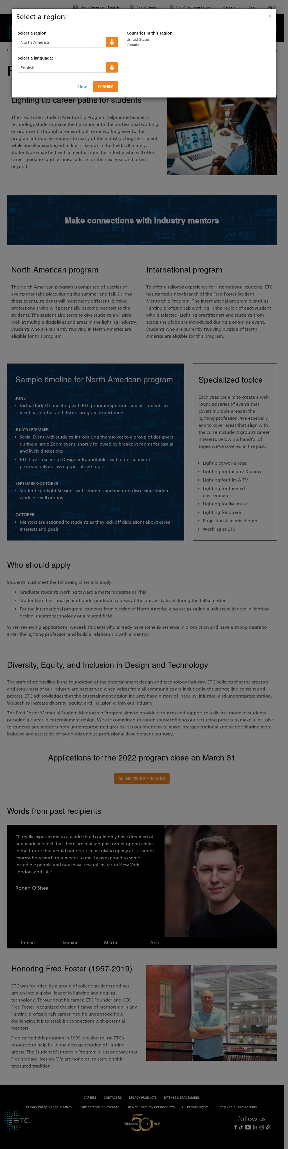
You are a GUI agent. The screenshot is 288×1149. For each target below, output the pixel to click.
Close (82, 86)
